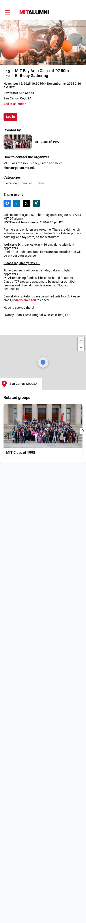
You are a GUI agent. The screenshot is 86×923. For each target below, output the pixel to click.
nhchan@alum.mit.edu (20, 168)
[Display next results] (83, 431)
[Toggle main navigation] (7, 12)
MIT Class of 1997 (47, 142)
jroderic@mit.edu (23, 300)
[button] (15, 104)
